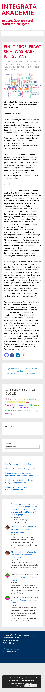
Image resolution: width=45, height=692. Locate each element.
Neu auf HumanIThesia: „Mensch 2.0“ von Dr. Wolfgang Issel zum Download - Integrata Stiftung (24, 506)
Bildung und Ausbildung (14, 67)
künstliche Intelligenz (15, 401)
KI (18, 70)
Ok (30, 686)
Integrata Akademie (19, 9)
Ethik (7, 399)
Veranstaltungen (11, 405)
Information (8, 408)
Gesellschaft (31, 399)
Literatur (12, 399)
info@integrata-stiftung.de (12, 649)
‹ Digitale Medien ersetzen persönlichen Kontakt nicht (14, 371)
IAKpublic (35, 405)
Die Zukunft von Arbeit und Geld (18, 464)
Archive (8, 443)
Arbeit (16, 408)
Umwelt (28, 402)
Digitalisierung (32, 411)
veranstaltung (20, 410)
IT (13, 408)
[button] (22, 33)
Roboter (26, 405)
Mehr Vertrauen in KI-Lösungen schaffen (21, 468)
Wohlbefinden (20, 399)
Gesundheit (9, 411)
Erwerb (21, 405)
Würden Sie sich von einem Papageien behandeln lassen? (23, 529)
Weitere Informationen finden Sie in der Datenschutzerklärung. (21, 683)
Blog (27, 67)
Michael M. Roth (17, 526)
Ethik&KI (29, 408)
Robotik (22, 407)
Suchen (8, 427)
